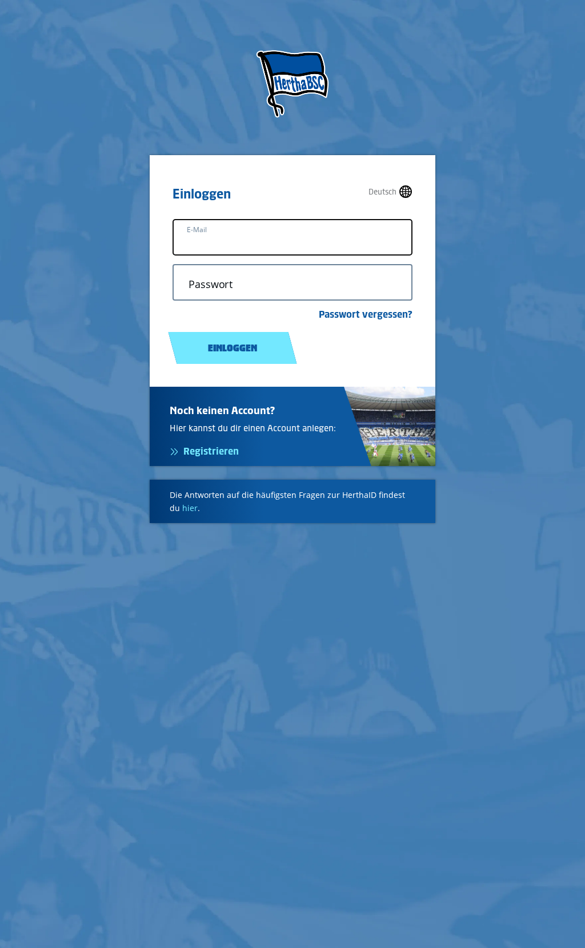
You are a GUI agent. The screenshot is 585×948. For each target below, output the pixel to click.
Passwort (211, 284)
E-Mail (197, 229)
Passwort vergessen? (365, 314)
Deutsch (382, 192)
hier (190, 508)
